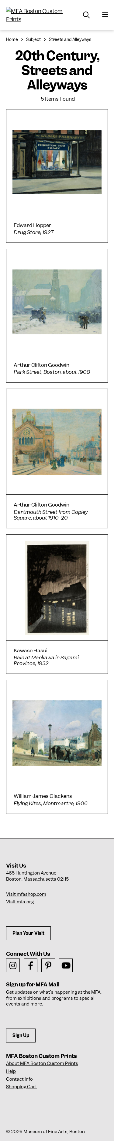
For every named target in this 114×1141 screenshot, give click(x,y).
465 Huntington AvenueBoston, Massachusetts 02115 (37, 876)
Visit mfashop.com (26, 894)
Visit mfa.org (20, 902)
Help (11, 1071)
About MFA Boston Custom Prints (42, 1063)
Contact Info (19, 1079)
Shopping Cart (21, 1087)
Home (12, 39)
